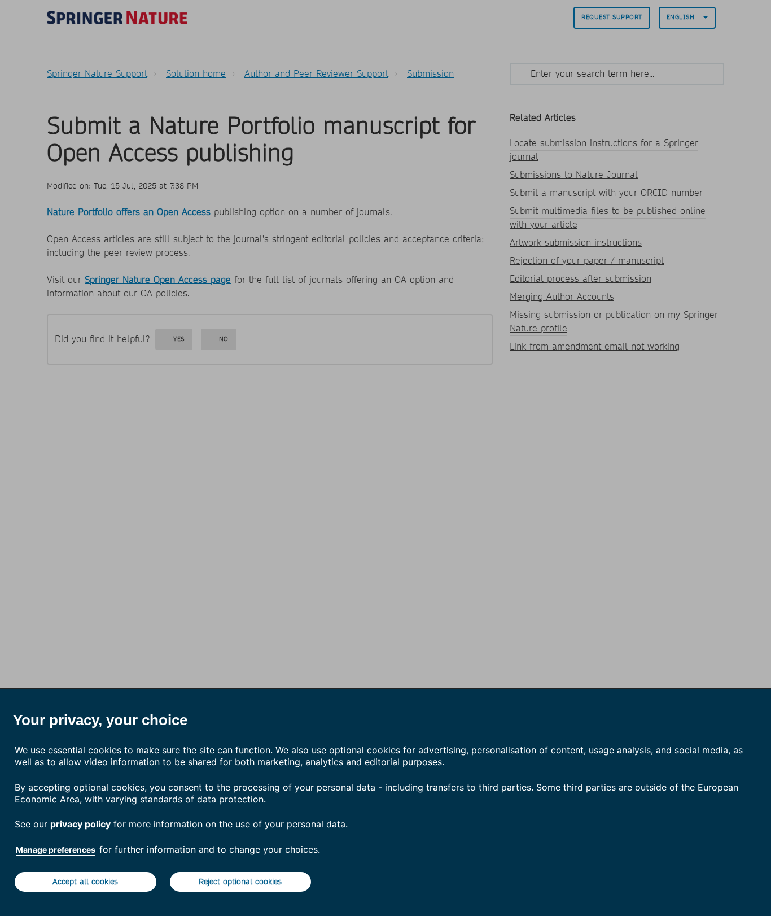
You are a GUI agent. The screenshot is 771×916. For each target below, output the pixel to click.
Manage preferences (55, 849)
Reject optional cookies (240, 881)
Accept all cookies (85, 881)
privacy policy (80, 824)
